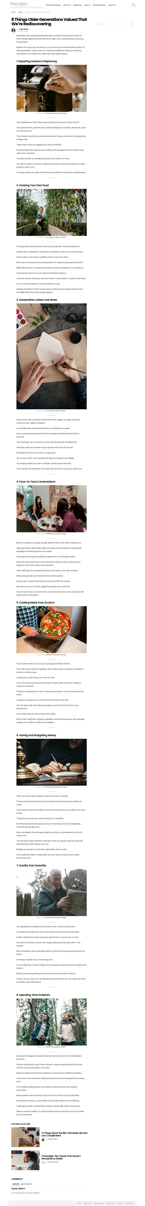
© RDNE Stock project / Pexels (56, 534)
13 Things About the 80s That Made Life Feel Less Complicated (64, 1134)
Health (87, 5)
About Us (112, 5)
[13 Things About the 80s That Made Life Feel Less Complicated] (25, 1137)
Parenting (77, 5)
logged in (23, 1193)
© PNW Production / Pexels (56, 1047)
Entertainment (99, 5)
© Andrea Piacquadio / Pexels (56, 918)
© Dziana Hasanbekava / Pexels (56, 787)
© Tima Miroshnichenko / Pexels (56, 113)
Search (131, 24)
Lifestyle (67, 5)
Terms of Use (98, 1203)
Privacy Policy (110, 1203)
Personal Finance (53, 5)
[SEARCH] (133, 5)
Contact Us (130, 1203)
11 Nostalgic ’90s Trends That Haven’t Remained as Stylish (61, 1157)
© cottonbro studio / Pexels (56, 237)
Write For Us (88, 1203)
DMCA (79, 1203)
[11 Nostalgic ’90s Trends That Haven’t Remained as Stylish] (25, 1160)
